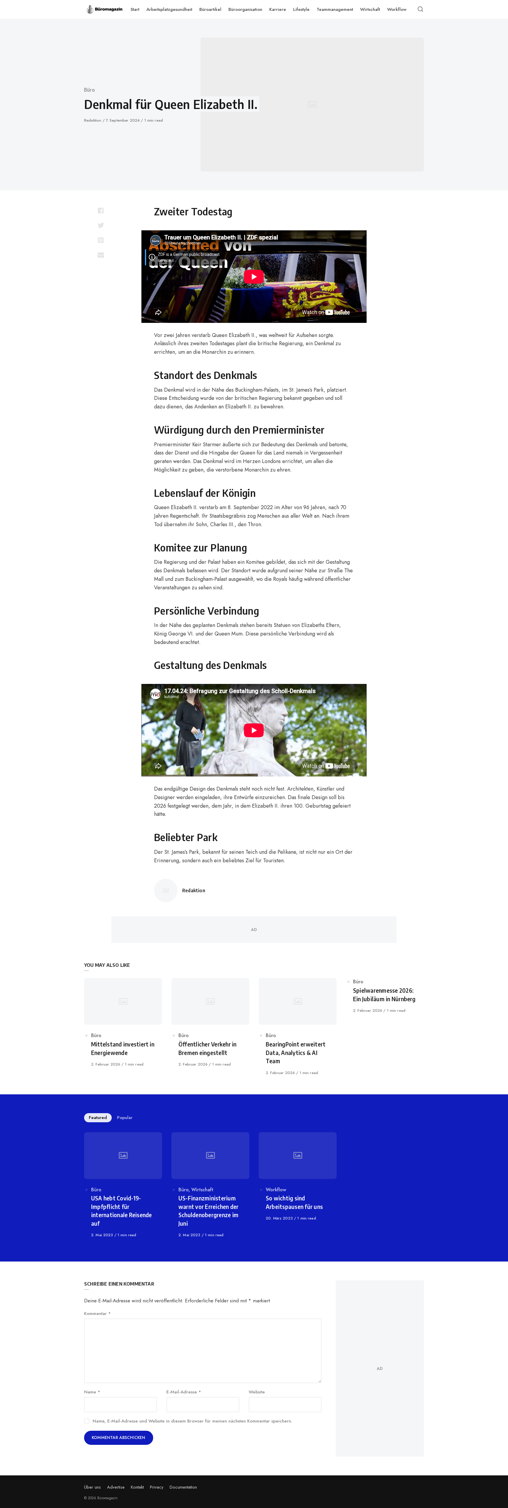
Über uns (92, 1487)
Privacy (156, 1487)
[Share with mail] (101, 254)
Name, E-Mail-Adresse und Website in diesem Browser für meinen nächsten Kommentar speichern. (192, 1421)
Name (92, 1392)
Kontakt (137, 1487)
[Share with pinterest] (101, 240)
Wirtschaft (202, 1189)
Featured (98, 1117)
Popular (125, 1117)
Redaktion (93, 120)
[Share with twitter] (101, 225)
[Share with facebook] (101, 210)
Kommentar (97, 1313)
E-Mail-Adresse (183, 1392)
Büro (89, 90)
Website (257, 1392)
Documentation (183, 1487)
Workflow (276, 1189)
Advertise (116, 1487)
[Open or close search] (420, 9)
